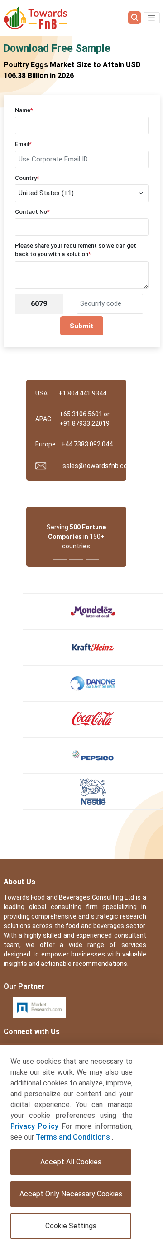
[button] (152, 18)
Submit (82, 326)
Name (24, 110)
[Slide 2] (75, 559)
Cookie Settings (70, 1226)
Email (23, 144)
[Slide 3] (92, 559)
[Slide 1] (60, 559)
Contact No (32, 211)
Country (27, 178)
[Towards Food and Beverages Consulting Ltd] (35, 18)
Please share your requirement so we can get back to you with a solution (75, 250)
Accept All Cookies (70, 1162)
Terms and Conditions (74, 1137)
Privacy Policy (34, 1126)
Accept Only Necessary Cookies (70, 1194)
